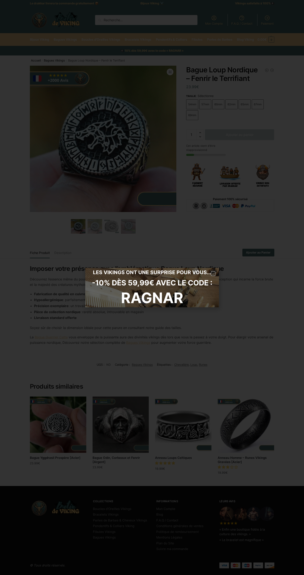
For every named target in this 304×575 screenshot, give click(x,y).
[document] (152, 287)
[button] (213, 273)
